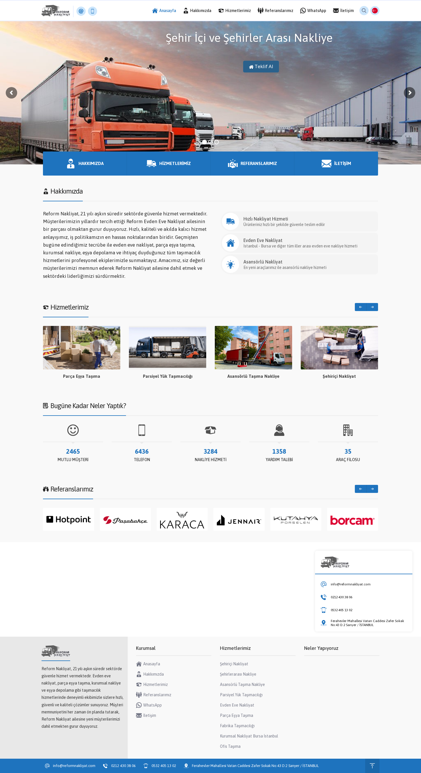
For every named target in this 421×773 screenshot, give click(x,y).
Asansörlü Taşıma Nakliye (167, 376)
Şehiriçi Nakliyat (253, 376)
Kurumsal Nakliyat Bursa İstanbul (339, 376)
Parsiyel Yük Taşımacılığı (82, 376)
